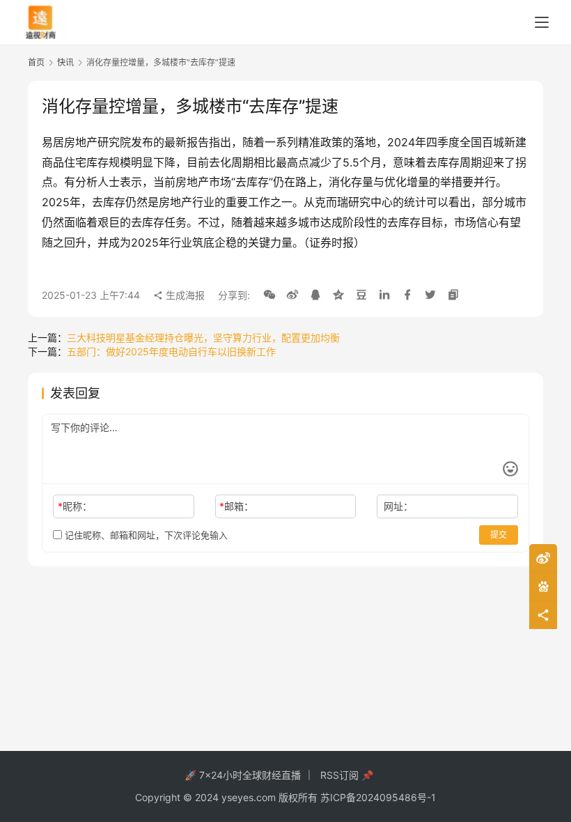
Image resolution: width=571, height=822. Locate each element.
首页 (36, 62)
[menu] (541, 22)
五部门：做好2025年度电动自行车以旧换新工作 (171, 351)
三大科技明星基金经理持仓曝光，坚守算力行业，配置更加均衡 (203, 337)
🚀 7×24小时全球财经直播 (243, 775)
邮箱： (236, 506)
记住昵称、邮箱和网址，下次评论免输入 (145, 535)
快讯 (65, 62)
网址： (398, 506)
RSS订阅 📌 (346, 775)
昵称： (75, 506)
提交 (498, 534)
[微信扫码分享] (269, 295)
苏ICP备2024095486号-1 (378, 797)
